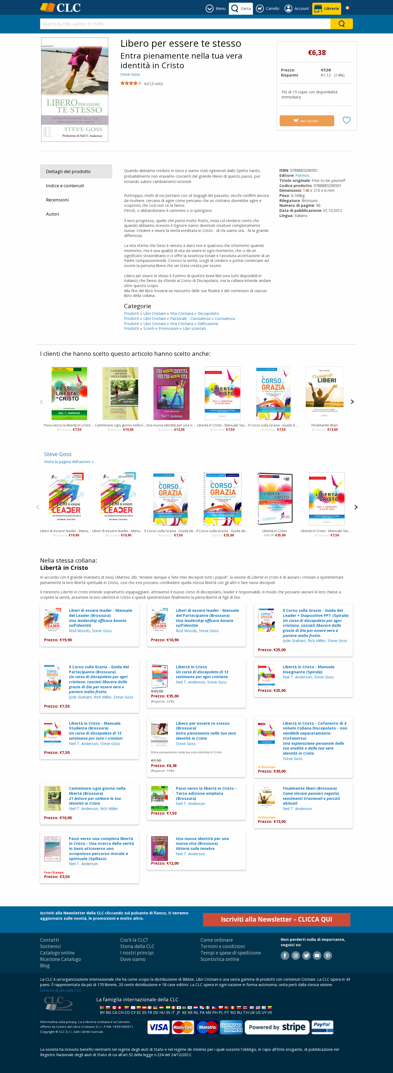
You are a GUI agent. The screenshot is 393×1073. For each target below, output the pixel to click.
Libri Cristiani (154, 313)
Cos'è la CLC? (134, 940)
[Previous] (41, 401)
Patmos (302, 175)
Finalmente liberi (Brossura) (311, 796)
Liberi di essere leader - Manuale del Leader (66, 530)
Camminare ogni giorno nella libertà (120, 425)
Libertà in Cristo (274, 530)
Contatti (49, 940)
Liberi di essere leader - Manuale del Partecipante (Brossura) (207, 618)
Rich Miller (316, 640)
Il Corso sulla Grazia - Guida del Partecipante (273, 425)
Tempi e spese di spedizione (231, 953)
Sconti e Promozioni (161, 328)
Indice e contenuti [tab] (65, 185)
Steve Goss (130, 74)
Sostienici (50, 946)
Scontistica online (220, 959)
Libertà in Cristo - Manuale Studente (222, 425)
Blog (45, 966)
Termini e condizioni (223, 946)
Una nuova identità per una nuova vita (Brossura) (202, 843)
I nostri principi (137, 953)
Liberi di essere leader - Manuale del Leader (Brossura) (100, 618)
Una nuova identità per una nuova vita (171, 425)
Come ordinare (217, 940)
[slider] (131, 83)
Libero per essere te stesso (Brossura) (206, 731)
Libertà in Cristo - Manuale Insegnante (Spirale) (308, 669)
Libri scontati (194, 328)
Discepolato (208, 313)
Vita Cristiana (181, 313)
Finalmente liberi (324, 425)
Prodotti (131, 313)
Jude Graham (294, 640)
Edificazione (208, 323)
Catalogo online (57, 953)
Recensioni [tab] (57, 200)
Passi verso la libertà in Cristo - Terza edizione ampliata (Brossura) (206, 793)
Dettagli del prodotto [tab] (68, 171)
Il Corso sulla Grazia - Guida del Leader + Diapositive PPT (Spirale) (316, 623)
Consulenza (225, 318)
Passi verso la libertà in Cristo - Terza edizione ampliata (69, 425)
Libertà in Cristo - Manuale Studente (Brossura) (95, 731)
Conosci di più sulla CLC (61, 990)
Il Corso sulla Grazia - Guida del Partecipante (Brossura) (99, 679)
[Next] (352, 401)
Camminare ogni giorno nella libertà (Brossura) (97, 796)
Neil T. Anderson (190, 682)
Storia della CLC (137, 946)
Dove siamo (132, 959)
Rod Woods (79, 630)
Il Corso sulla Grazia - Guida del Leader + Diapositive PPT (222, 530)
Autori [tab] (52, 214)
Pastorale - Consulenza (190, 318)
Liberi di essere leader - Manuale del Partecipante (118, 530)
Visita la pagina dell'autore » (69, 461)
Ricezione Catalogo (60, 959)
